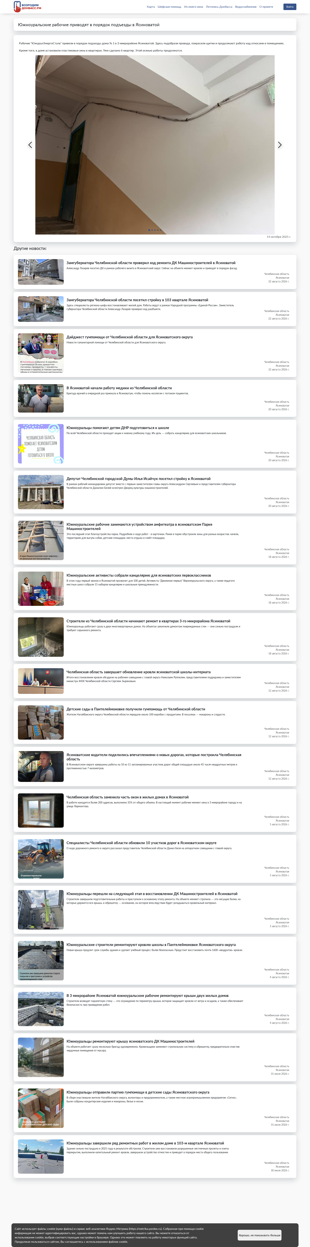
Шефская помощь (169, 6)
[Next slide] (279, 145)
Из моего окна (193, 6)
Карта (151, 6)
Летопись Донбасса (219, 6)
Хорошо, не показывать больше (259, 1235)
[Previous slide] (30, 145)
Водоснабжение (246, 6)
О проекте (266, 6)
